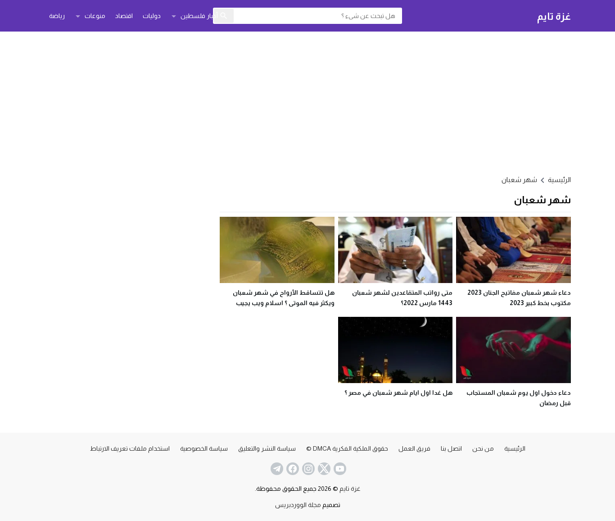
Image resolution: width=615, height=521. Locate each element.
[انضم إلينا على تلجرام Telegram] (276, 468)
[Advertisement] (307, 102)
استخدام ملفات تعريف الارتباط (130, 448)
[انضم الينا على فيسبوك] (292, 468)
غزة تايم (554, 16)
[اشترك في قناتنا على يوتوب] (339, 468)
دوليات (152, 15)
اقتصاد (124, 15)
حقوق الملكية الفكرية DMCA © (347, 448)
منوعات (95, 15)
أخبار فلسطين (199, 15)
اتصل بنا (451, 448)
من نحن (483, 448)
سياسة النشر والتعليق (267, 448)
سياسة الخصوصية (204, 448)
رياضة (57, 15)
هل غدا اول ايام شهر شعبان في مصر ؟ (398, 392)
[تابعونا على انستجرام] (307, 468)
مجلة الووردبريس (298, 504)
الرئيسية (514, 448)
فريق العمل (414, 448)
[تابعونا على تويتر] (323, 468)
